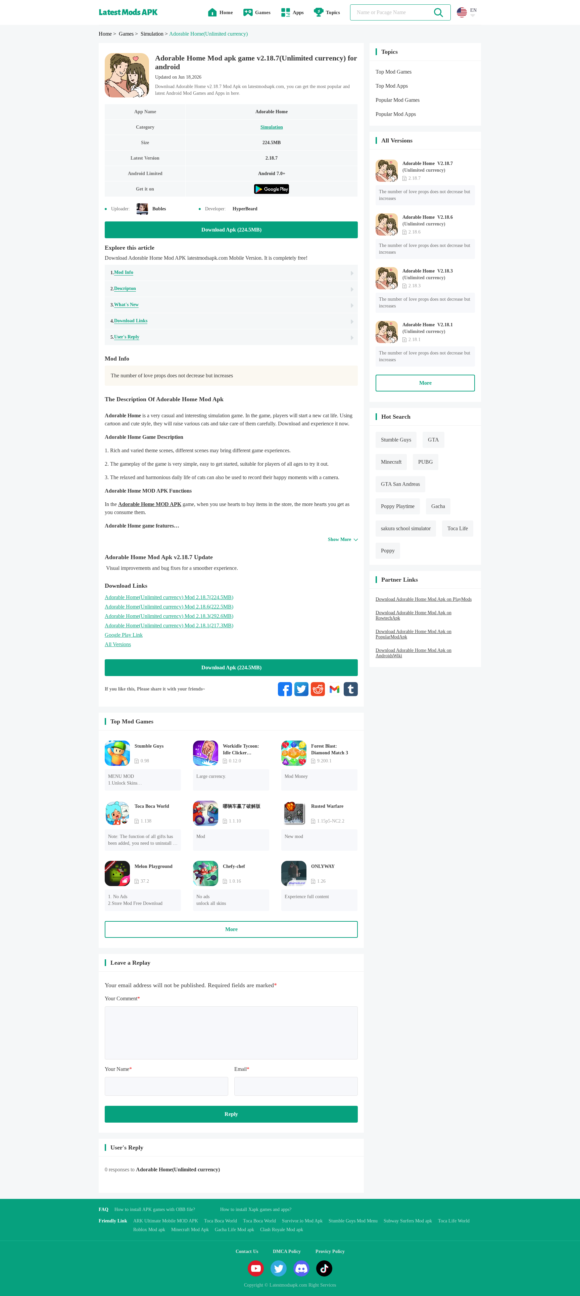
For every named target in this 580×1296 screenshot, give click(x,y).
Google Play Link (124, 635)
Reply (231, 1114)
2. (123, 288)
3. (124, 304)
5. (124, 337)
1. (121, 272)
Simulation (271, 127)
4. (128, 321)
